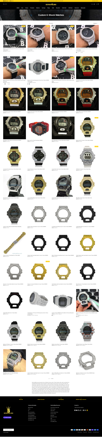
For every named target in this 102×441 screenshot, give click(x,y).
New (22, 7)
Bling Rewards (30, 407)
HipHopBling (6, 432)
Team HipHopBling (31, 415)
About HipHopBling (31, 412)
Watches (38, 7)
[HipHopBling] (51, 4)
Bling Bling (52, 415)
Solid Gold (64, 7)
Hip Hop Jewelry (53, 413)
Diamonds (77, 7)
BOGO (18, 7)
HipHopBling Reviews (31, 413)
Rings (48, 7)
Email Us (81, 407)
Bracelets (58, 7)
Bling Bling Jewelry (54, 416)
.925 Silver (70, 7)
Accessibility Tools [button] (54, 421)
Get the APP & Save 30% (55, 407)
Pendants (32, 7)
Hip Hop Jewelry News (54, 412)
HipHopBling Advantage (32, 416)
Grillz (53, 7)
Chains (26, 7)
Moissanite (83, 7)
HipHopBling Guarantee (32, 418)
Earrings (43, 7)
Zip (28, 410)
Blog (51, 418)
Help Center (53, 410)
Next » (52, 378)
